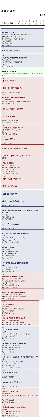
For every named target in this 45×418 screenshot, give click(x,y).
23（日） (26, 23)
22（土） (19, 23)
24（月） (33, 23)
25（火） (40, 23)
